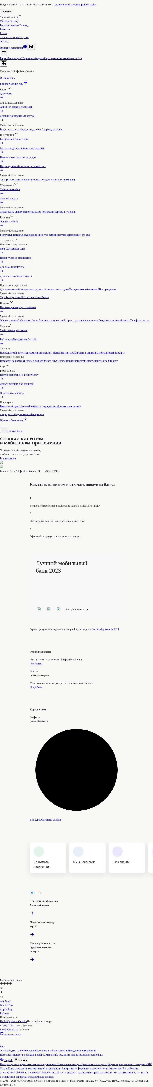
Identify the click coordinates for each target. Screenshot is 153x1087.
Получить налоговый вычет (113, 320)
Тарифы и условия (31, 129)
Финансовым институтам (14, 37)
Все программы (107, 289)
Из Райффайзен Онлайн (13, 1021)
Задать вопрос (17, 1050)
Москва (22, 1060)
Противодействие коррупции (80, 1050)
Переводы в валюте (32, 360)
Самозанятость (105, 352)
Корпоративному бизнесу (14, 25)
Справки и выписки (85, 352)
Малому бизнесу (9, 21)
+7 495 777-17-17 (9, 1025)
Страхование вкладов (12, 211)
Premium (5, 29)
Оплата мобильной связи (71, 360)
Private (3, 33)
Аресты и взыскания (69, 406)
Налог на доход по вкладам (39, 211)
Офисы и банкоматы (11, 47)
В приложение (8, 458)
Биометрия (119, 352)
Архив (45, 297)
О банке (4, 41)
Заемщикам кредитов (32, 289)
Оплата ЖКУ (50, 360)
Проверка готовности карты (15, 352)
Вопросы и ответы (10, 129)
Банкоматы (35, 406)
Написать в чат (12, 1034)
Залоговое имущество (51, 320)
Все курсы (35, 819)
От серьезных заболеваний (84, 289)
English (8, 1060)
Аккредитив (7, 414)
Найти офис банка (31, 297)
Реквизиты (57, 1050)
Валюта (25, 406)
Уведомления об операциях (29, 414)
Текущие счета (49, 406)
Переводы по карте (10, 360)
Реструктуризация (51, 129)
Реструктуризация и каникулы (80, 320)
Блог (2, 1046)
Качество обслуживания (38, 1050)
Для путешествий (10, 289)
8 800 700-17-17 (9, 1029)
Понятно (6, 11)
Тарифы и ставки (139, 320)
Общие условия (9, 320)
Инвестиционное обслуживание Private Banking (48, 179)
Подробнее (36, 663)
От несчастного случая (56, 289)
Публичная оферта (28, 320)
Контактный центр (10, 406)
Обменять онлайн (51, 819)
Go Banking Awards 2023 (105, 629)
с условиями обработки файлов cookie (75, 4)
